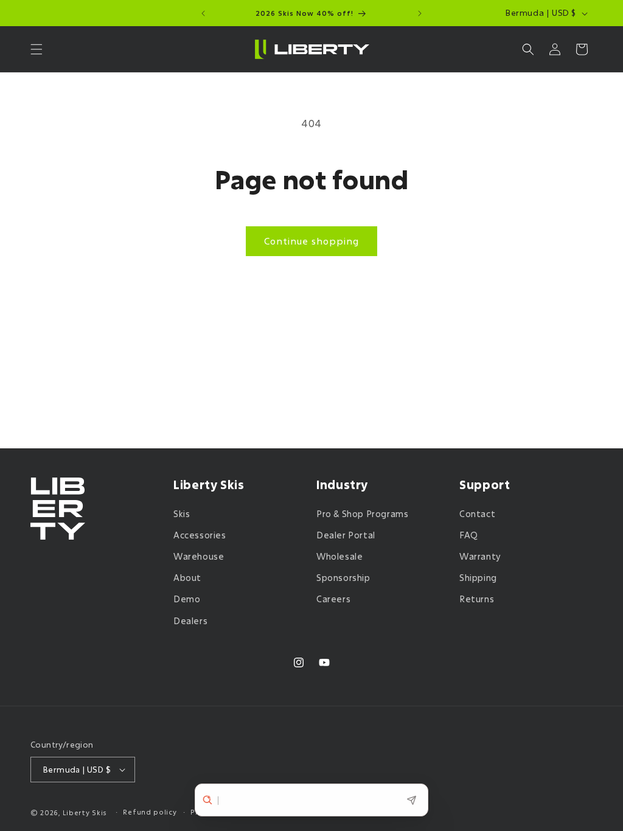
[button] (36, 49)
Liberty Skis (85, 812)
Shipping (478, 577)
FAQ (468, 535)
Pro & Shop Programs (362, 514)
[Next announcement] (419, 13)
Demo (186, 599)
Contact (477, 514)
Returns (476, 599)
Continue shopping (311, 241)
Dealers (190, 621)
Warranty (480, 556)
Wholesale (339, 556)
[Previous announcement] (203, 13)
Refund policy (149, 811)
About (187, 577)
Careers (333, 599)
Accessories (199, 535)
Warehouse (198, 556)
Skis (181, 514)
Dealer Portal (345, 535)
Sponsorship (343, 577)
